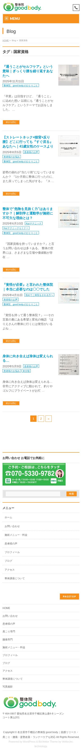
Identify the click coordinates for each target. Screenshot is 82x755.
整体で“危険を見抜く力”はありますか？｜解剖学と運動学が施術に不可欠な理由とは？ (28, 213)
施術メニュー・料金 (16, 534)
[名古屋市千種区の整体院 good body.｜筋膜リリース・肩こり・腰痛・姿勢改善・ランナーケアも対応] (22, 7)
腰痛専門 (8, 639)
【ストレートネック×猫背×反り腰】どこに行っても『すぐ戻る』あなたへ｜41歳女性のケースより (28, 141)
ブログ (8, 560)
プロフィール (12, 552)
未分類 (26, 371)
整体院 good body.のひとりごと (21, 85)
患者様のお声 (31, 152)
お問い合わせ (12, 526)
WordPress (29, 741)
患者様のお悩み (12, 157)
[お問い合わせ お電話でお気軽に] (34, 482)
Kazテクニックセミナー (16, 228)
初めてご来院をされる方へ (39, 295)
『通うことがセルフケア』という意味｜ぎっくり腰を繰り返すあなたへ (28, 71)
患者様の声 (11, 543)
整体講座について (15, 578)
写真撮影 (8, 686)
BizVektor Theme (48, 741)
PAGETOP (69, 596)
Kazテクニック (33, 223)
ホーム (8, 517)
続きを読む (11, 122)
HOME (6, 40)
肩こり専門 (9, 631)
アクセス (10, 569)
